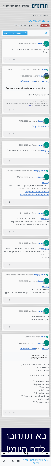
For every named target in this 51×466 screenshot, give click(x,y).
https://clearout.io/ (40, 126)
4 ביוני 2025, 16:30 (26, 145)
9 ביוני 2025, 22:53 (26, 311)
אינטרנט (44, 26)
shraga (40, 121)
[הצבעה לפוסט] (14, 59)
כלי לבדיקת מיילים (28, 81)
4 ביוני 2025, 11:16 (26, 121)
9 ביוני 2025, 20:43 (26, 243)
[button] (18, 461)
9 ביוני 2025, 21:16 (26, 281)
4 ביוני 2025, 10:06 (26, 44)
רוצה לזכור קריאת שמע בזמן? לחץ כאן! (35, 461)
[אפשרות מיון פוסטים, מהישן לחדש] (46, 33)
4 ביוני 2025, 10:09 (27, 76)
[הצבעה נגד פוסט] (5, 59)
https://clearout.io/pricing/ (37, 191)
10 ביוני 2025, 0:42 (26, 343)
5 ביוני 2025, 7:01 (26, 213)
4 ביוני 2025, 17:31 (26, 177)
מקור (29, 106)
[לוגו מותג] (40, 6)
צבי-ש (40, 76)
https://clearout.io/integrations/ (34, 194)
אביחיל (40, 44)
